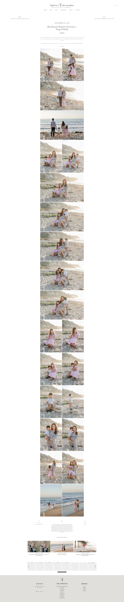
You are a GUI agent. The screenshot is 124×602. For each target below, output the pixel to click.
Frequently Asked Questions (62, 586)
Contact (84, 590)
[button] (28, 566)
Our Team (62, 589)
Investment (62, 587)
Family (62, 33)
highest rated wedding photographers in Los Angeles (64, 529)
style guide (48, 38)
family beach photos (54, 527)
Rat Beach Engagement (67, 530)
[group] (32, 566)
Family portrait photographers (59, 528)
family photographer (67, 527)
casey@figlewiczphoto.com (39, 586)
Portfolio (84, 587)
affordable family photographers (56, 524)
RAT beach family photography (64, 531)
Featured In (62, 597)
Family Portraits (40, 524)
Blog (84, 586)
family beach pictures (60, 527)
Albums (62, 592)
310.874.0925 (39, 587)
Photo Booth (62, 593)
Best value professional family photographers (65, 526)
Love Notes (62, 596)
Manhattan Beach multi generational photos (57, 530)
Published (62, 595)
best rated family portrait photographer (60, 525)
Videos (84, 589)
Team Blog (62, 590)
